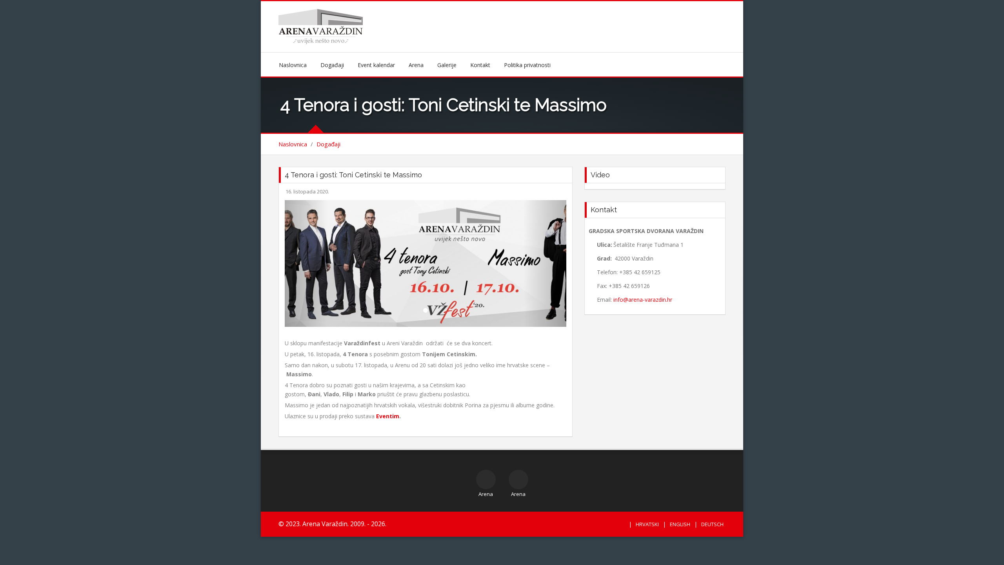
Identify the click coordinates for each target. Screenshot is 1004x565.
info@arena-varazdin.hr (642, 299)
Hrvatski (647, 524)
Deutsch (712, 524)
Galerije (447, 65)
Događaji (332, 65)
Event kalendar (376, 65)
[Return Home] (320, 26)
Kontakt (480, 65)
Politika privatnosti (527, 65)
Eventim (387, 416)
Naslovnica (293, 65)
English (680, 524)
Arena (416, 65)
